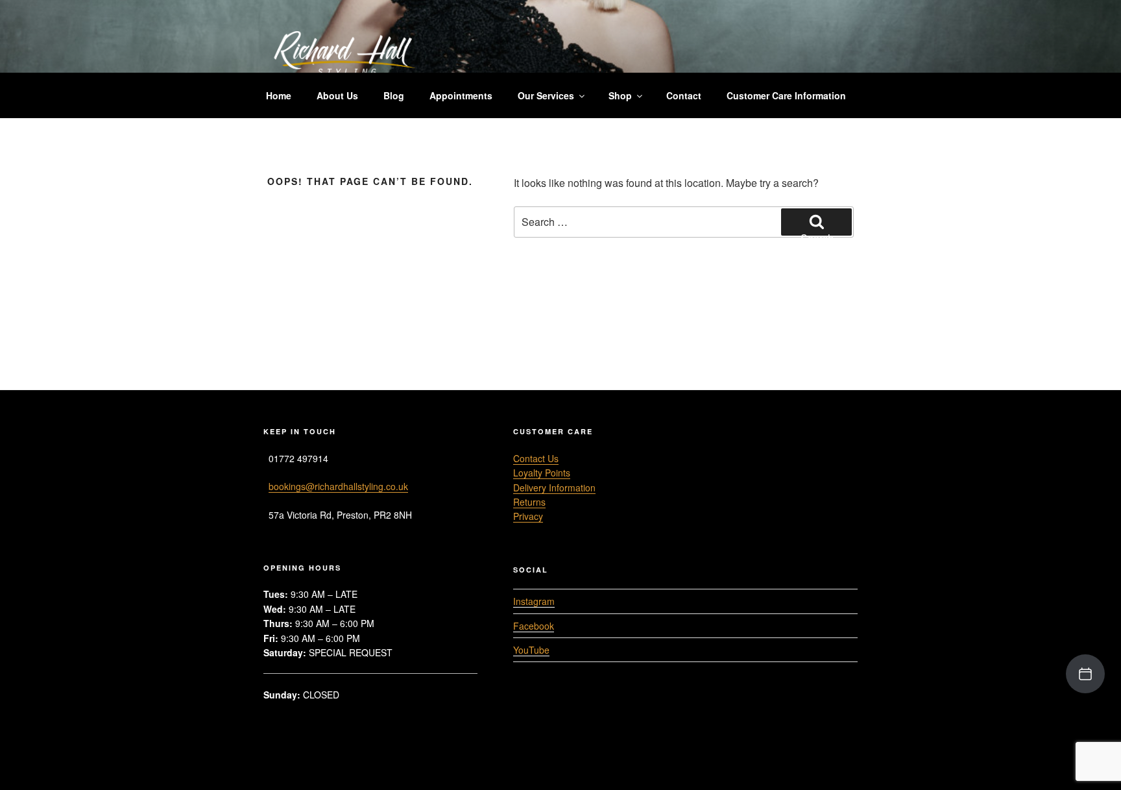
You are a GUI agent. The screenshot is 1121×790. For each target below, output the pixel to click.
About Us (337, 95)
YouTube (531, 649)
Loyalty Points (541, 472)
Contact (683, 95)
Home (278, 95)
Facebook (533, 625)
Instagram (534, 601)
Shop (620, 95)
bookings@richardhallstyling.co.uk (338, 486)
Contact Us (536, 458)
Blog (393, 95)
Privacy (528, 516)
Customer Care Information (786, 95)
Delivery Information (554, 487)
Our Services (546, 95)
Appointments (460, 95)
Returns (529, 501)
